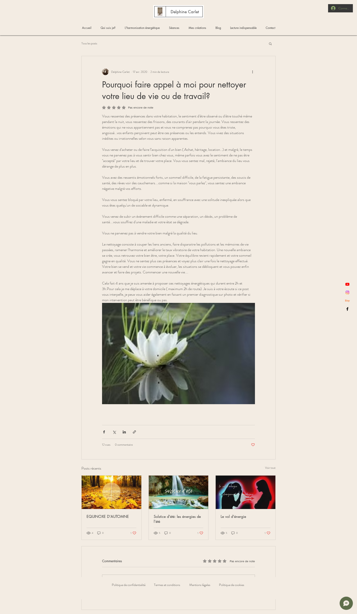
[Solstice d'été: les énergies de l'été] (178, 492)
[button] (270, 43)
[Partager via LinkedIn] (124, 432)
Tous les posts (89, 43)
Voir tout (270, 468)
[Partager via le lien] (134, 432)
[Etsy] (347, 300)
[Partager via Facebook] (104, 432)
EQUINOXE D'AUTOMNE (108, 516)
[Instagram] (347, 292)
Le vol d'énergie (233, 516)
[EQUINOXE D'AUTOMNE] (111, 492)
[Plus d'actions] (252, 71)
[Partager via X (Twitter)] (114, 432)
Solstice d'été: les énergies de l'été (177, 519)
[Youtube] (347, 284)
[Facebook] (347, 309)
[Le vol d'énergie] (245, 492)
